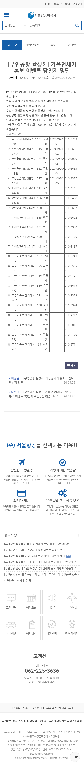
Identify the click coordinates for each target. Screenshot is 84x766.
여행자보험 (45, 707)
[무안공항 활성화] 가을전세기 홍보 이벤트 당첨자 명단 (34, 549)
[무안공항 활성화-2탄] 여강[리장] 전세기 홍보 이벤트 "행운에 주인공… (44, 562)
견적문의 (72, 44)
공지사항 (12, 44)
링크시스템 (67, 707)
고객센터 (56, 707)
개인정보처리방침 (20, 707)
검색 (77, 25)
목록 (73, 365)
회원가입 (58, 4)
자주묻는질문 (32, 44)
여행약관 (34, 707)
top (75, 757)
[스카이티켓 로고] (42, 15)
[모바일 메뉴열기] (6, 16)
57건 (26, 77)
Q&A (52, 44)
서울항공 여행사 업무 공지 (18, 580)
